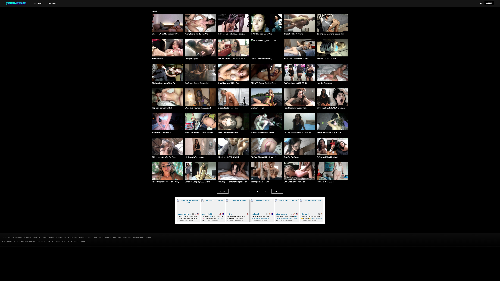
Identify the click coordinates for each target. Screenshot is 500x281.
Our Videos (42, 241)
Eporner (108, 237)
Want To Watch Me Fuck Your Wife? (165, 34)
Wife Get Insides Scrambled (294, 182)
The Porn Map (98, 237)
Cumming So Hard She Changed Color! (232, 182)
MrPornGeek (17, 237)
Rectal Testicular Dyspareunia (295, 108)
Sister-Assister (157, 58)
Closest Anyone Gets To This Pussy (165, 182)
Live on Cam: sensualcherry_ (261, 58)
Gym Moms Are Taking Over (229, 83)
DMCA (69, 241)
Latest (154, 11)
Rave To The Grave (291, 157)
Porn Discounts (85, 237)
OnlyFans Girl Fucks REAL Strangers (231, 34)
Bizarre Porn (72, 237)
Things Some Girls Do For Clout (164, 157)
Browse (38, 3)
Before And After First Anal (327, 157)
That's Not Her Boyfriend (293, 34)
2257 (76, 241)
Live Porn (36, 237)
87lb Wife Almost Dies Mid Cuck (263, 83)
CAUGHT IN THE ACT (325, 182)
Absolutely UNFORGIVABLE (228, 157)
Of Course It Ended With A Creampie (331, 108)
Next (277, 191)
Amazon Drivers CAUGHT (327, 58)
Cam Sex (27, 237)
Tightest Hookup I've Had (162, 108)
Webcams (52, 3)
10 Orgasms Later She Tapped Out (330, 34)
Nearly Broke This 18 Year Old (196, 34)
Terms (50, 241)
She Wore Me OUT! (258, 108)
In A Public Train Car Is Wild (261, 34)
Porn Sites (117, 237)
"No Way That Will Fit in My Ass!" (263, 157)
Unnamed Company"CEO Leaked (197, 182)
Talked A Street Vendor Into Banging (199, 132)
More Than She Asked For (228, 132)
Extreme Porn (61, 237)
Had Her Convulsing (324, 83)
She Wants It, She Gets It (161, 132)
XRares (148, 237)
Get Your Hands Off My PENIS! (295, 83)
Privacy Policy (60, 241)
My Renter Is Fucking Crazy (195, 157)
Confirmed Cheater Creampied (196, 83)
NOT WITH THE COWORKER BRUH (231, 58)
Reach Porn (127, 237)
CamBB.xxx (6, 237)
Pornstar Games (48, 237)
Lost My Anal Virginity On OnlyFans (297, 132)
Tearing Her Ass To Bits (260, 182)
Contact (83, 241)
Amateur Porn (138, 237)
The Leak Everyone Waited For (163, 83)
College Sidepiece (191, 58)
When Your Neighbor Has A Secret (198, 108)
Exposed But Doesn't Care (228, 108)
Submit (489, 3)
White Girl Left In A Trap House (329, 132)
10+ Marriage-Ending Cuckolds (262, 132)
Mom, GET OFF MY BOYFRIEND (296, 58)
